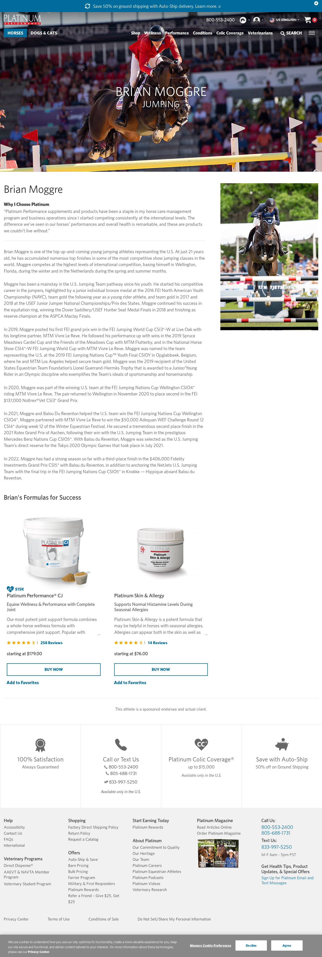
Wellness (152, 32)
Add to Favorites (23, 682)
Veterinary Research (150, 889)
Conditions (202, 32)
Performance (177, 32)
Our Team (141, 859)
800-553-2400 (220, 19)
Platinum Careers (147, 865)
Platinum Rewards (83, 889)
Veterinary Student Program (27, 883)
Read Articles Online (214, 827)
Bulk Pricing (78, 871)
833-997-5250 (123, 782)
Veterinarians (260, 32)
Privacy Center (16, 919)
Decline (251, 945)
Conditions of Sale (104, 919)
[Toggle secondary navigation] (311, 33)
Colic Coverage (230, 32)
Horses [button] (15, 32)
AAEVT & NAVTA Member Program (27, 874)
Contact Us (13, 833)
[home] (23, 20)
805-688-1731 (123, 773)
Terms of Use (59, 919)
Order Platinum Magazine (219, 833)
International (14, 845)
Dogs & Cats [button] (44, 32)
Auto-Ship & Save (83, 859)
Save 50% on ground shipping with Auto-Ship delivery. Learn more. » (156, 6)
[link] (34, 642)
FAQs (8, 839)
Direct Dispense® (18, 865)
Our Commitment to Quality (156, 847)
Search (293, 32)
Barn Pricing (78, 865)
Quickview (16, 688)
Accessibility (14, 827)
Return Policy (79, 833)
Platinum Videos (146, 883)
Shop (135, 32)
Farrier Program (81, 877)
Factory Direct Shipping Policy (93, 827)
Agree (287, 945)
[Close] (316, 3)
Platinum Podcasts (148, 877)
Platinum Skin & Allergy (139, 596)
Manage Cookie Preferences (210, 945)
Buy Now (54, 669)
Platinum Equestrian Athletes (157, 871)
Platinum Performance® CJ (35, 596)
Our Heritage (144, 853)
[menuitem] (15, 33)
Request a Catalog (83, 839)
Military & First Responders (91, 883)
